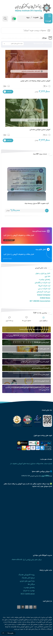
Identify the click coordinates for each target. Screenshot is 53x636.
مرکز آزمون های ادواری (27, 581)
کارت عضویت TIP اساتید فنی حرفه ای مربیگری (34, 203)
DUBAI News (45, 298)
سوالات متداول (35, 463)
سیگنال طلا (31, 584)
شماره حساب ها (46, 463)
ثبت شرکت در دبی (44, 288)
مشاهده (8, 91)
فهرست (48, 21)
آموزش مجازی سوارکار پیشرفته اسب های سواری (35, 81)
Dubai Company (43, 295)
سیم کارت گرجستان (43, 291)
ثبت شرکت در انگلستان (42, 282)
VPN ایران (45, 475)
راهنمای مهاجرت (44, 279)
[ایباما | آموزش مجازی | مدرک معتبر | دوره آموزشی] (26, 8)
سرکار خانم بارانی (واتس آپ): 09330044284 (27, 559)
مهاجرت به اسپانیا (29, 590)
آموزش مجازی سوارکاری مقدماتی (40, 129)
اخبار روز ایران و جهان (42, 273)
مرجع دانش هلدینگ (28, 577)
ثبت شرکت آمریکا (44, 285)
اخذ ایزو (47, 276)
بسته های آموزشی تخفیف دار (20, 463)
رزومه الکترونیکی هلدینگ (26, 574)
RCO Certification (28, 594)
